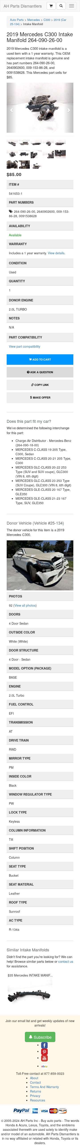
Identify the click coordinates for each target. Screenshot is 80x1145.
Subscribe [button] (42, 1037)
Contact (35, 1082)
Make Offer (41, 397)
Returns (35, 1091)
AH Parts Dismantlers (23, 6)
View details (56, 253)
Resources (37, 1100)
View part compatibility (24, 346)
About (34, 1078)
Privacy (35, 1095)
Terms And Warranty (44, 1087)
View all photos (25, 605)
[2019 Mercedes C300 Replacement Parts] (40, 565)
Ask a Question (41, 372)
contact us (65, 961)
